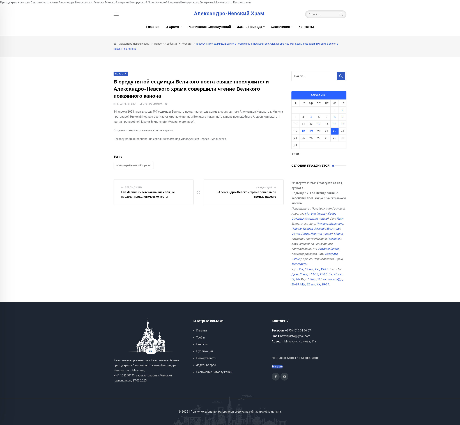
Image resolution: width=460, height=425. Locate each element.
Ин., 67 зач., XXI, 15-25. (314, 269)
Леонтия (316, 233)
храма (260, 411)
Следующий (264, 187)
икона (321, 213)
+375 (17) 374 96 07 (298, 330)
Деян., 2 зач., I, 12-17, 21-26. (309, 274)
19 (311, 131)
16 (342, 124)
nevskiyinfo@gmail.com (295, 336)
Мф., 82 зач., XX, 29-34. (315, 284)
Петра (305, 233)
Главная (152, 27)
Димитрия (333, 228)
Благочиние (280, 27)
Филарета (331, 254)
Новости (202, 344)
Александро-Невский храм (229, 13)
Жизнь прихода (249, 27)
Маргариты (299, 264)
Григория (333, 238)
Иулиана (322, 223)
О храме (172, 27)
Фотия (295, 233)
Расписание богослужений (209, 27)
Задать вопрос (206, 365)
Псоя (340, 218)
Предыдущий (133, 187)
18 (303, 131)
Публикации (204, 351)
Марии (338, 233)
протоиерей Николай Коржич (133, 165)
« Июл (295, 154)
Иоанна (296, 228)
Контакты (306, 27)
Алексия (319, 228)
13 (319, 124)
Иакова (308, 228)
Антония (324, 249)
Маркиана (336, 223)
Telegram (277, 366)
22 (334, 131)
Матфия (310, 213)
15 (334, 124)
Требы (200, 337)
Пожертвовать (206, 358)
